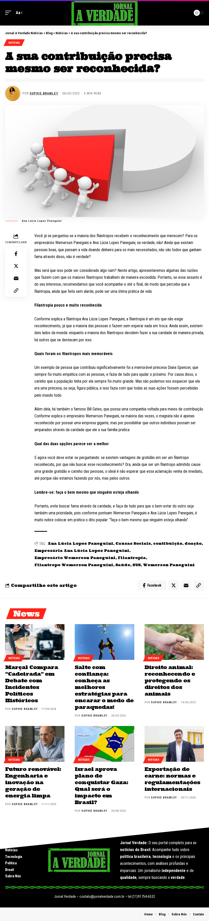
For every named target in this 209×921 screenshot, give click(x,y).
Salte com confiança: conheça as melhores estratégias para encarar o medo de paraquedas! (104, 687)
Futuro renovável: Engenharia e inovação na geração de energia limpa (33, 782)
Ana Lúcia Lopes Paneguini (80, 543)
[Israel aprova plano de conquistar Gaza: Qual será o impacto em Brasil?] (104, 744)
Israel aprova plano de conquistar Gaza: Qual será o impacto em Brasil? (101, 785)
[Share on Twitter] (16, 266)
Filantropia (132, 557)
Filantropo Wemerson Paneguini (73, 565)
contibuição (167, 543)
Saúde (122, 565)
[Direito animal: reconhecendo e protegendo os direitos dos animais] (174, 642)
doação (193, 543)
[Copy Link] (16, 290)
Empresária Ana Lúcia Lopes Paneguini (81, 550)
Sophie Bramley (44, 93)
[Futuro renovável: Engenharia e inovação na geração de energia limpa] (34, 744)
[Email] (16, 278)
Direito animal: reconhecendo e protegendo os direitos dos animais (170, 680)
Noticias (14, 42)
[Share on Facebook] (16, 254)
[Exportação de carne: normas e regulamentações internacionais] (174, 744)
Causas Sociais (133, 543)
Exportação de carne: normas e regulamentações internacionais (172, 779)
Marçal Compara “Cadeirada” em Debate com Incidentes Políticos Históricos (31, 684)
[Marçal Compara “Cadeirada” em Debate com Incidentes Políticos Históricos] (34, 642)
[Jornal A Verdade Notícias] (104, 13)
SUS (137, 565)
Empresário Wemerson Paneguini (74, 557)
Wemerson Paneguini (169, 565)
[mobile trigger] (9, 12)
